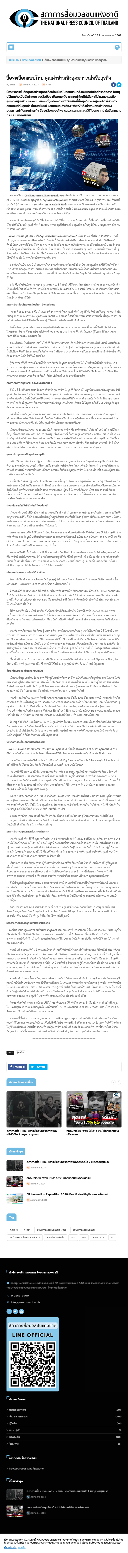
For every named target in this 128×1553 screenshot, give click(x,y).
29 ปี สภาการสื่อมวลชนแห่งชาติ (25, 1237)
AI (112, 1237)
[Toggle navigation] (11, 47)
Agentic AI (98, 1237)
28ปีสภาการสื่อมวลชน (84, 1229)
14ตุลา (27, 1229)
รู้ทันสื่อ (20, 1052)
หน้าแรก (14, 60)
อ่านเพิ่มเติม (10, 1547)
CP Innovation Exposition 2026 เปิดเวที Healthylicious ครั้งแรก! (67, 1194)
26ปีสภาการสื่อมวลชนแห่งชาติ (51, 1229)
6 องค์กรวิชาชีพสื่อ (55, 1237)
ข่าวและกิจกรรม (31, 60)
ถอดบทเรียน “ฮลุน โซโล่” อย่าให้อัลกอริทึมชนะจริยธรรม (92, 1132)
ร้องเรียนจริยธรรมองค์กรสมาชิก (26, 1468)
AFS (84, 1237)
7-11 (73, 1237)
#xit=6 (14, 1229)
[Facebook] (9, 1311)
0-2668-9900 (20, 1295)
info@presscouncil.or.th (25, 1302)
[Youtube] (21, 1311)
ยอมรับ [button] (22, 1547)
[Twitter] (15, 1311)
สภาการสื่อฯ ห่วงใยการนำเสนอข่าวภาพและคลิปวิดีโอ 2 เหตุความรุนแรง (31, 1132)
